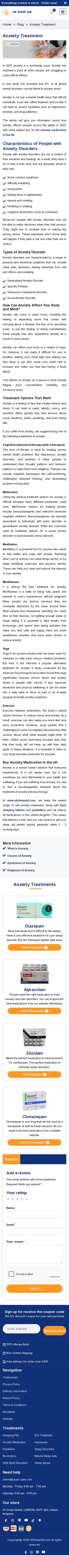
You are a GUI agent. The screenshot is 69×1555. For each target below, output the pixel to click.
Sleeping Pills (11, 1435)
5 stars (28, 1199)
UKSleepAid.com (40, 1539)
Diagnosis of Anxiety (21, 870)
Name (11, 1208)
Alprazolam (34, 989)
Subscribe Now (54, 1331)
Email (10, 1224)
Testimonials (10, 1377)
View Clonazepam (33, 1142)
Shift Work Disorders (15, 1462)
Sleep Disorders (44, 1449)
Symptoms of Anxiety (21, 863)
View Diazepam (33, 947)
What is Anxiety (17, 848)
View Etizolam (32, 1074)
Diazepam (34, 926)
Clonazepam (35, 1116)
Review (11, 1159)
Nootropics (9, 1456)
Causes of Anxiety (19, 855)
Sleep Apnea (42, 1462)
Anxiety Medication (14, 1442)
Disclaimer (9, 1411)
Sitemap (8, 1418)
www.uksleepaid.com (21, 800)
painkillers (39, 810)
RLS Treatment (43, 1435)
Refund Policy (11, 1398)
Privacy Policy (11, 1384)
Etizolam (34, 1053)
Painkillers (9, 1449)
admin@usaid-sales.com (17, 1479)
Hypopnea (41, 1442)
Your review (15, 1241)
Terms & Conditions (14, 1404)
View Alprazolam (32, 1011)
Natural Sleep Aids (46, 1456)
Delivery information (15, 1391)
